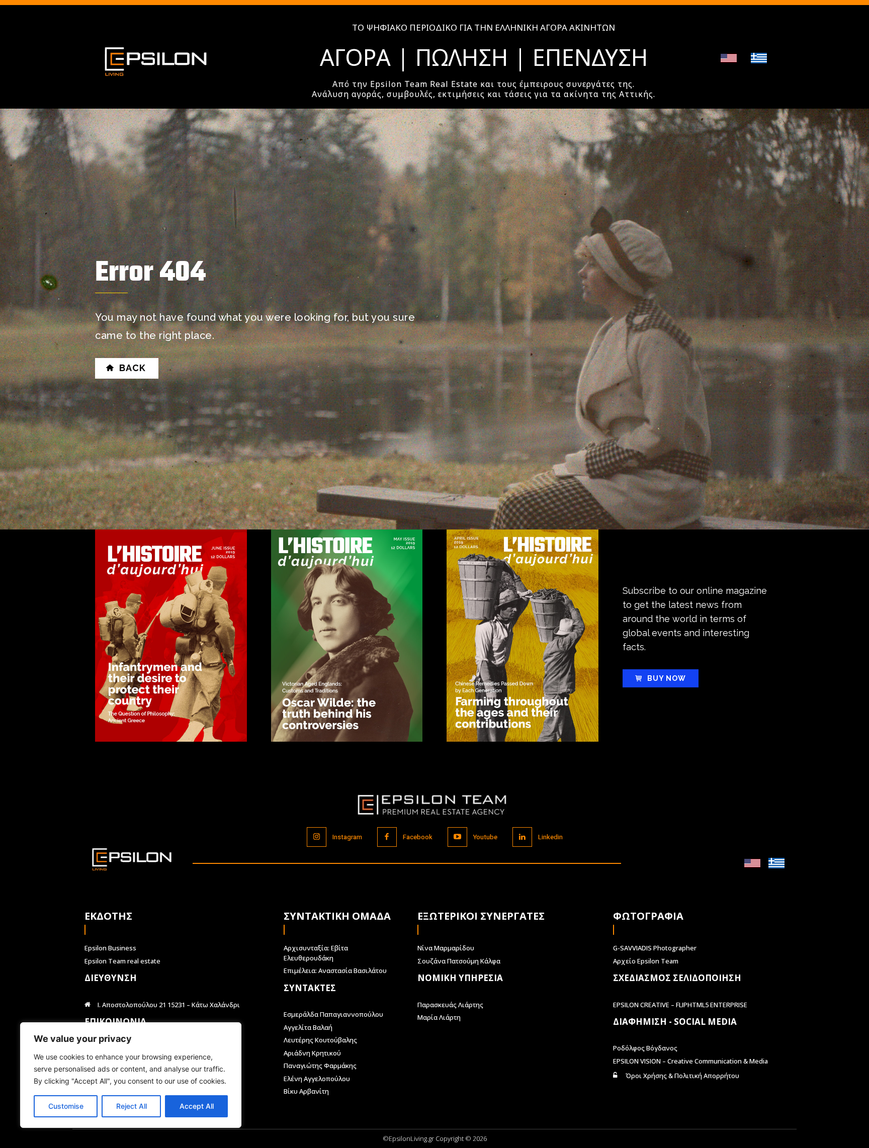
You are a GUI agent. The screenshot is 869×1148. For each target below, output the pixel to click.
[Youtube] (457, 837)
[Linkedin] (522, 837)
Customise (65, 1106)
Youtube (485, 837)
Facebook (417, 837)
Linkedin (550, 837)
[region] (130, 1075)
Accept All (197, 1106)
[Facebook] (387, 837)
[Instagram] (316, 837)
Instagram (347, 837)
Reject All (131, 1106)
